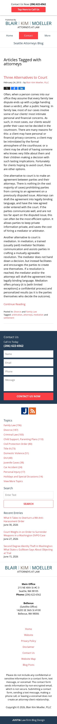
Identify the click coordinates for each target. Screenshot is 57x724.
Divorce (17, 311)
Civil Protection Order (18, 444)
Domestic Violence (16, 453)
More (47, 35)
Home (9, 35)
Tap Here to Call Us (28, 9)
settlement (9, 317)
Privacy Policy (28, 641)
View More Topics (13, 481)
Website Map (28, 658)
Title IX (9, 448)
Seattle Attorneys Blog (29, 23)
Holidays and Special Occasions (23, 476)
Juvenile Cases (14, 462)
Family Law (31, 311)
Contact (28, 35)
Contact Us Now (28, 396)
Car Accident (13, 467)
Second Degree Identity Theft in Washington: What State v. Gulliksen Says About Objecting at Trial (28, 549)
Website (28, 635)
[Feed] (32, 410)
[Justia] (24, 410)
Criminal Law (14, 434)
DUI (8, 457)
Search (29, 504)
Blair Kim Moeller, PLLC (38, 707)
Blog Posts (28, 664)
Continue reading (14, 304)
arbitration (17, 314)
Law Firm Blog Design (28, 720)
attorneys (28, 314)
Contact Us (29, 652)
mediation (39, 314)
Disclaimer (28, 647)
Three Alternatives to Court (25, 77)
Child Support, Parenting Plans (23, 439)
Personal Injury (14, 471)
